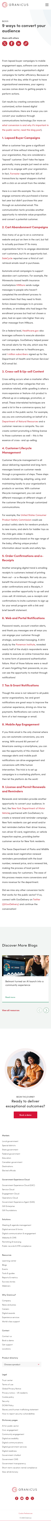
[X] (4, 43)
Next (46, 1010)
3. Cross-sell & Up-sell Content (23, 371)
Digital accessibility (10, 1438)
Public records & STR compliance (16, 1245)
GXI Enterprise (8, 1206)
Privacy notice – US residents (15, 1392)
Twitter (36, 899)
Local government (10, 1141)
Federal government (11, 1153)
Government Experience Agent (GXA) (18, 1201)
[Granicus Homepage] (24, 1489)
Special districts (9, 1145)
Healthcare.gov (30, 330)
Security (5, 1401)
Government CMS (10, 1459)
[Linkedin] (18, 43)
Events (5, 1269)
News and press (9, 1304)
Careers (5, 1308)
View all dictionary (10, 1471)
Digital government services (14, 1446)
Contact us (7, 1336)
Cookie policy (8, 1396)
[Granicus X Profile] (32, 1499)
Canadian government (12, 1162)
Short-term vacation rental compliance (19, 1467)
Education (6, 1157)
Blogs (4, 1264)
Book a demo (25, 1114)
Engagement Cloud (10, 1193)
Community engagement (13, 1434)
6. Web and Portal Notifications (23, 618)
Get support (7, 1344)
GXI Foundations (9, 1210)
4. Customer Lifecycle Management (17, 450)
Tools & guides (8, 1273)
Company (6, 1300)
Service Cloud (8, 1189)
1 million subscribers (17, 354)
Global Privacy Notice (11, 1388)
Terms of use (7, 1384)
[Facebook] (11, 43)
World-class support (11, 1321)
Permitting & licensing (11, 1241)
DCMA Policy (7, 1405)
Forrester (15, 173)
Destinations (7, 1166)
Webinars (6, 1285)
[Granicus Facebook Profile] (16, 1499)
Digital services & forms (12, 1229)
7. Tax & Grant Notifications (20, 685)
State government (10, 1149)
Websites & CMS (9, 1237)
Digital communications (12, 1442)
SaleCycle (7, 258)
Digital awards (8, 1313)
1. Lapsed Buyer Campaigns (21, 137)
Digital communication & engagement (19, 1233)
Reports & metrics (10, 1277)
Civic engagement (10, 1430)
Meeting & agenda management (16, 1225)
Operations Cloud (10, 1197)
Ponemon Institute (25, 644)
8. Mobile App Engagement (20, 724)
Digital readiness (9, 1450)
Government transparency (14, 1463)
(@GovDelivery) (10, 904)
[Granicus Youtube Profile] (22, 1499)
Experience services (10, 1317)
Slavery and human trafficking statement (20, 1409)
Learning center (9, 1260)
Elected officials (9, 1170)
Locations (6, 1348)
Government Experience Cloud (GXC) (18, 1185)
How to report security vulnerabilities (18, 1413)
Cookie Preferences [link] (25, 1513)
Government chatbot (11, 1455)
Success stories (8, 1281)
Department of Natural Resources (20, 421)
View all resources (11, 1010)
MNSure (20, 285)
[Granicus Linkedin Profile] (27, 1499)
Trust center (7, 1380)
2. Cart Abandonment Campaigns (25, 227)
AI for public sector (10, 1425)
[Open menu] (47, 5)
